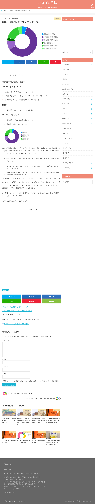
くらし (44, 7)
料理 (65, 79)
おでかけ (66, 64)
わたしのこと (54, 7)
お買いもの (66, 69)
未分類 (65, 118)
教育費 (66, 158)
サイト (4, 374)
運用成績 (67, 168)
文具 (49, 7)
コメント (5, 340)
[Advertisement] (38, 71)
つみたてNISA (68, 138)
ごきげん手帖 (47, 3)
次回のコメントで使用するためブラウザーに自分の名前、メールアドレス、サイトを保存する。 (32, 381)
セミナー (67, 148)
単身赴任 (66, 99)
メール (5, 366)
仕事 (65, 94)
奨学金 (66, 153)
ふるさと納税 (68, 143)
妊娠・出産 (66, 104)
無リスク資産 (68, 163)
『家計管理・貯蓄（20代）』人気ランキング (17, 311)
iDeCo (66, 133)
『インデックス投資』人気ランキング (15, 307)
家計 (65, 108)
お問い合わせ (7, 501)
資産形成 (40, 7)
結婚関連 (66, 123)
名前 (4, 359)
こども (65, 84)
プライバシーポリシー (20, 501)
